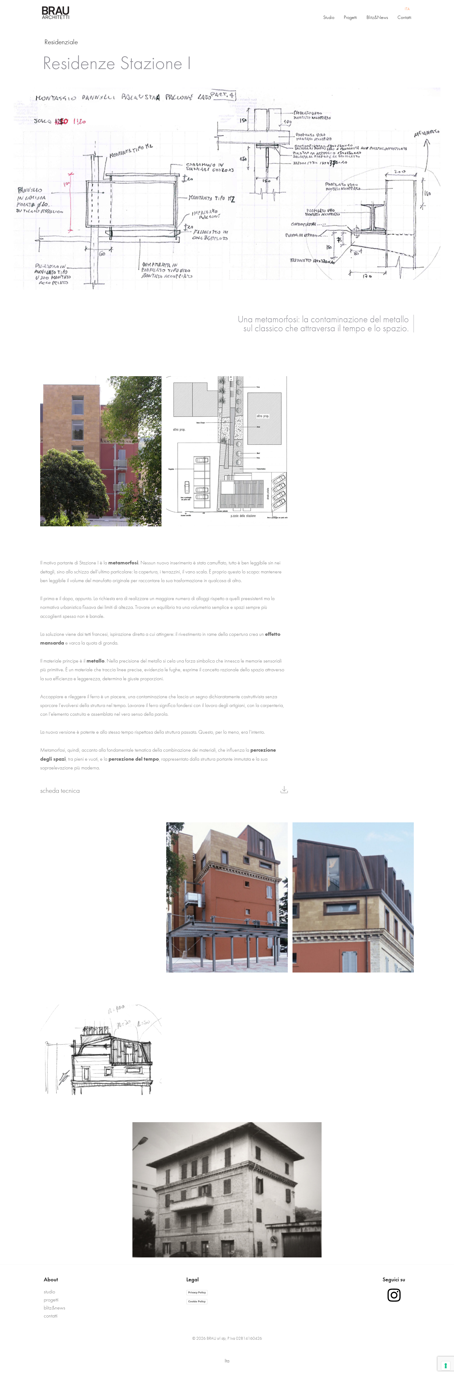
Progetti (51, 1299)
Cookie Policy (196, 1301)
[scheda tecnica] (284, 789)
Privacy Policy (197, 1292)
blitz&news (54, 1307)
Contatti (50, 1315)
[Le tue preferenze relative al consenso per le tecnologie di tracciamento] (445, 1365)
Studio (49, 1291)
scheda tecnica (60, 790)
